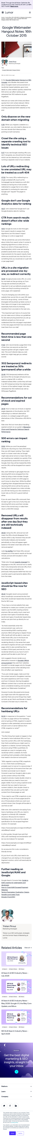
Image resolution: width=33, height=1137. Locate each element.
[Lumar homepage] (7, 12)
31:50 (3, 446)
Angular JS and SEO (8, 897)
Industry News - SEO (11, 18)
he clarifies (9, 551)
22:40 (3, 374)
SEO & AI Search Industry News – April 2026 (14, 1032)
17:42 (3, 345)
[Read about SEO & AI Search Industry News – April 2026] (16, 1017)
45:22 (3, 594)
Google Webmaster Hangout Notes (11, 70)
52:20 (3, 716)
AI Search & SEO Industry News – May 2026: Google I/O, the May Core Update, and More (16, 1003)
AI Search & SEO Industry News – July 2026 (14, 974)
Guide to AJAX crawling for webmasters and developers (14, 883)
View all (27, 947)
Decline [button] (20, 1133)
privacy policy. (14, 1122)
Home (2, 17)
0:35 (3, 124)
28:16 (3, 409)
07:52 (3, 177)
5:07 (2, 153)
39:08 (3, 533)
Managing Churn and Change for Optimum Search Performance (15, 429)
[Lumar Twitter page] (4, 1106)
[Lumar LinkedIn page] (16, 1106)
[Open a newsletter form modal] (16, 1072)
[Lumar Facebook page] (10, 1106)
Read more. (14, 6)
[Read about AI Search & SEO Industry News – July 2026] (16, 958)
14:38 (3, 279)
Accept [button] (12, 1133)
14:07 (3, 209)
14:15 (3, 229)
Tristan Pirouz (12, 61)
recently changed (21, 562)
